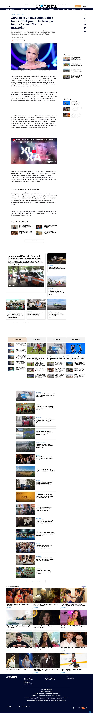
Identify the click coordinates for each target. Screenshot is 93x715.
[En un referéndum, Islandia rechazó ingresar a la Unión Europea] (36, 459)
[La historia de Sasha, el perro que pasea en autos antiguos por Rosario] (17, 369)
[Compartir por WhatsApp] (85, 21)
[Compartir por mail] (85, 31)
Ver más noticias (35, 581)
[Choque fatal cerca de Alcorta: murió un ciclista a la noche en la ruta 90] (57, 262)
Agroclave (26, 681)
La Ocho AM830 (48, 676)
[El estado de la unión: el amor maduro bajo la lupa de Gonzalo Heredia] (22, 233)
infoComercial (27, 682)
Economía (43, 9)
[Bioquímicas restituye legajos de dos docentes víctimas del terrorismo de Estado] (36, 497)
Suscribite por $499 (78, 6)
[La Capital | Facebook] (16, 706)
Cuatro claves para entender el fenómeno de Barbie (28, 189)
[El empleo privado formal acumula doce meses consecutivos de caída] (36, 309)
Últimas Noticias (10, 9)
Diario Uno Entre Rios (28, 679)
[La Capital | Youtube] (25, 706)
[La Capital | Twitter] (19, 706)
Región (29, 9)
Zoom (18, 14)
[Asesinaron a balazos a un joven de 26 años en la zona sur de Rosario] (72, 77)
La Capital (13, 14)
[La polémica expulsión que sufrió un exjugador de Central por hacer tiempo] (72, 109)
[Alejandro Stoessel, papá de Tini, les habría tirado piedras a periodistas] (46, 227)
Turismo (74, 9)
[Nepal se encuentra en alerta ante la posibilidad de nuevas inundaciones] (36, 446)
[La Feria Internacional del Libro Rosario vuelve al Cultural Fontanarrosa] (36, 509)
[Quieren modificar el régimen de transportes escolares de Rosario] (26, 275)
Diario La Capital (27, 676)
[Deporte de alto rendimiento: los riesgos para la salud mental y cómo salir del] (75, 352)
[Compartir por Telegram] (85, 24)
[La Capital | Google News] (29, 706)
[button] (6, 6)
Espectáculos (66, 9)
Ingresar (84, 6)
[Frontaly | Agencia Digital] (83, 708)
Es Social (82, 9)
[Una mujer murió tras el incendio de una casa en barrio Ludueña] (36, 572)
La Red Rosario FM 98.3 (50, 678)
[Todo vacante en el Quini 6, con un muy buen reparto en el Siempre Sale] (72, 64)
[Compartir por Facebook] (85, 15)
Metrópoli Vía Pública (28, 683)
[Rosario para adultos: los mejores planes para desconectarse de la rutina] (75, 364)
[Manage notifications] (90, 712)
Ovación (36, 9)
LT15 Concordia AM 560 (50, 679)
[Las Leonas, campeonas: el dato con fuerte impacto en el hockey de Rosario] (36, 534)
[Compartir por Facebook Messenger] (85, 28)
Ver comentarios (34, 241)
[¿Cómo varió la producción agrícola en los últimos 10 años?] (36, 471)
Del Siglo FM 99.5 (69, 676)
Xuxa (23, 14)
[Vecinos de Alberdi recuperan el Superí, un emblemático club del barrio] (36, 408)
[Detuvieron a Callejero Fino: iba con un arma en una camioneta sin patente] (56, 352)
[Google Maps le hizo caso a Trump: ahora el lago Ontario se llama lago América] (36, 434)
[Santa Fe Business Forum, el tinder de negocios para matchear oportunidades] (36, 484)
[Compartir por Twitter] (85, 18)
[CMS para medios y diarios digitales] (76, 708)
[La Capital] (46, 6)
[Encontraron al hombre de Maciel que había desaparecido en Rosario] (72, 59)
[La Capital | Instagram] (22, 706)
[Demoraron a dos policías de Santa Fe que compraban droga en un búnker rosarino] (56, 370)
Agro (58, 9)
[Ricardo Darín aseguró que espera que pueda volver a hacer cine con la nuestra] (22, 227)
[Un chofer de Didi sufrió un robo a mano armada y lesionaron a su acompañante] (56, 376)
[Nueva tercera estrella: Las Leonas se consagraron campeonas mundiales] (36, 547)
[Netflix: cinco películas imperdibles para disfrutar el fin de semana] (46, 233)
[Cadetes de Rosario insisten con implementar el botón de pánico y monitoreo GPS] (36, 421)
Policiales (51, 9)
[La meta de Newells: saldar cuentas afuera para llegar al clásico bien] (36, 370)
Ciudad (22, 9)
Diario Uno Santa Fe (28, 678)
